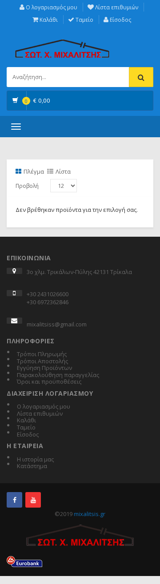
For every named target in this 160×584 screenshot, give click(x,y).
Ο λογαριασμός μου (50, 7)
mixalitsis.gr (89, 514)
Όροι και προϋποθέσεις (49, 381)
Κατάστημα (32, 466)
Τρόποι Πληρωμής (42, 354)
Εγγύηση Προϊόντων (44, 368)
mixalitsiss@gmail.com (57, 324)
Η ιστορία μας (35, 459)
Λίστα (63, 171)
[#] (14, 500)
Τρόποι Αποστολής (42, 361)
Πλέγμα (34, 171)
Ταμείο (83, 20)
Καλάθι (48, 20)
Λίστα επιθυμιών (116, 7)
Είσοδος (119, 20)
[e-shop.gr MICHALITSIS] (62, 43)
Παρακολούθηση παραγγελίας (58, 375)
